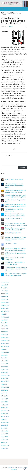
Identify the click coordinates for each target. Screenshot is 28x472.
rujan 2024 (4, 349)
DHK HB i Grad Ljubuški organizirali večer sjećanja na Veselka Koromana (16, 224)
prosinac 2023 (5, 375)
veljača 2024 (5, 370)
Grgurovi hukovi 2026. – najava (14, 179)
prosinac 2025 (5, 305)
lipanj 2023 (4, 393)
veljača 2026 (4, 299)
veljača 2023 (4, 405)
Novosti (11, 26)
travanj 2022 (4, 434)
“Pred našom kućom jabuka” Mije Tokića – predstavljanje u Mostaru (15, 215)
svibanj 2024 (4, 361)
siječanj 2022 (4, 443)
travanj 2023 (4, 399)
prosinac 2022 (5, 410)
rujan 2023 (4, 384)
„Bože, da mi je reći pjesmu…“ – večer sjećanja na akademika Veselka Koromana (15, 239)
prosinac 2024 (5, 340)
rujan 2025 (4, 314)
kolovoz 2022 (5, 422)
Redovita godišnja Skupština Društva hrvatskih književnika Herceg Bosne (15, 196)
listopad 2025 (5, 311)
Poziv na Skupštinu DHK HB (12, 233)
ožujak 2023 (4, 402)
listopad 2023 (5, 381)
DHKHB (9, 156)
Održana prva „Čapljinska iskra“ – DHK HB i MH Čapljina (14, 263)
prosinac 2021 (5, 445)
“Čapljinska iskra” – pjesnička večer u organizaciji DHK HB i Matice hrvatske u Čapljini (16, 269)
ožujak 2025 (4, 332)
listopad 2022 (5, 416)
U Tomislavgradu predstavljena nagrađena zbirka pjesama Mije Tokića (14, 185)
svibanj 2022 (4, 431)
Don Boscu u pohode (11, 244)
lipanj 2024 (4, 358)
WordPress (11, 468)
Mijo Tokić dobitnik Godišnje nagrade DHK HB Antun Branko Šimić (15, 274)
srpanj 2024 (4, 355)
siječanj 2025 (5, 337)
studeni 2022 (4, 413)
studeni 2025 (5, 308)
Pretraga (22, 167)
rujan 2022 (4, 419)
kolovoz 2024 (5, 352)
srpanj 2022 (4, 425)
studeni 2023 (4, 378)
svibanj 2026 (4, 291)
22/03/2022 (4, 26)
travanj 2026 (4, 294)
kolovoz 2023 (5, 387)
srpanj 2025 (4, 320)
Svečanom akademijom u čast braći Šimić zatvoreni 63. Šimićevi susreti (15, 249)
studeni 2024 (5, 343)
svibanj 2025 (4, 326)
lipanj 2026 (4, 288)
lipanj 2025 (4, 323)
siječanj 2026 (5, 302)
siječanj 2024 (5, 372)
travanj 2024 (5, 364)
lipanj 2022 (4, 428)
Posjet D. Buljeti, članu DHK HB (13, 219)
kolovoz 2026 (5, 282)
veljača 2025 (4, 334)
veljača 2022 (4, 440)
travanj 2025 (4, 329)
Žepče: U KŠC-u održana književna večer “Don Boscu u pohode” (15, 229)
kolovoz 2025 (5, 317)
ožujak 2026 (4, 297)
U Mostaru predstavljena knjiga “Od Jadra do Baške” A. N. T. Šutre (15, 191)
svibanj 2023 (4, 396)
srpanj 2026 (4, 285)
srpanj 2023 (4, 390)
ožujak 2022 (4, 437)
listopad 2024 (5, 346)
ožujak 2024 (4, 367)
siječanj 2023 (4, 407)
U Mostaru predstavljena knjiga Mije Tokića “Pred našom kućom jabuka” (15, 205)
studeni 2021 (4, 448)
